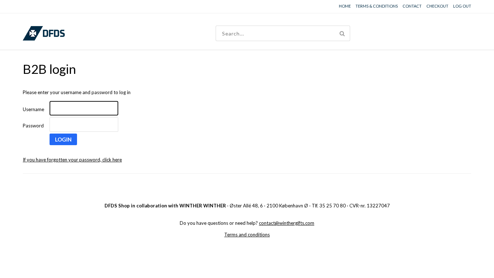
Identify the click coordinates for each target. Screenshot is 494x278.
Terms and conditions (247, 234)
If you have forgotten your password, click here (72, 160)
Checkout (437, 6)
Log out (462, 6)
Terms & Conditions (376, 6)
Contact (412, 6)
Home (345, 6)
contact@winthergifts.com (286, 223)
